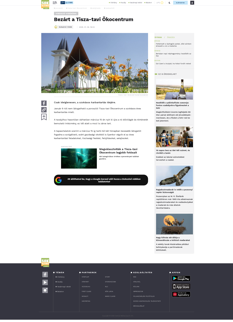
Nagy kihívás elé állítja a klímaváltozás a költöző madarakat (173, 238)
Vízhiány (113, 3)
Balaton (149, 3)
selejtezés (96, 8)
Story (107, 277)
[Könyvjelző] (44, 117)
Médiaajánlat (138, 306)
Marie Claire (110, 296)
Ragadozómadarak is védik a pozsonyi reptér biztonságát (174, 190)
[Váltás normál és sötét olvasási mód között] (169, 2)
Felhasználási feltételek (144, 296)
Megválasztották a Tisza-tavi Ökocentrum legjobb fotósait (118, 151)
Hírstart (85, 282)
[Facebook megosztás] (44, 103)
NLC (106, 286)
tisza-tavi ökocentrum (77, 8)
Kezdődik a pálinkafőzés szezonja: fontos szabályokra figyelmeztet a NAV (172, 105)
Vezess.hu (86, 286)
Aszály (123, 3)
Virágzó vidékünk (66, 13)
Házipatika (86, 301)
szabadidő (110, 8)
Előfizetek (180, 2)
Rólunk (136, 286)
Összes (171, 37)
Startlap (85, 277)
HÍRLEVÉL (136, 282)
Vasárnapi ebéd (136, 3)
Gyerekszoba (110, 282)
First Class (86, 291)
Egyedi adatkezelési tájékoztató (147, 301)
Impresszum (138, 291)
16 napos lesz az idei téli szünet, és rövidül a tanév (173, 151)
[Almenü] (55, 2)
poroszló (59, 8)
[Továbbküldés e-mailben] (44, 109)
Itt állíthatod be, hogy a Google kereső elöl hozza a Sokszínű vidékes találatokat (103, 180)
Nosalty (85, 296)
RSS (134, 277)
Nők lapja (109, 291)
